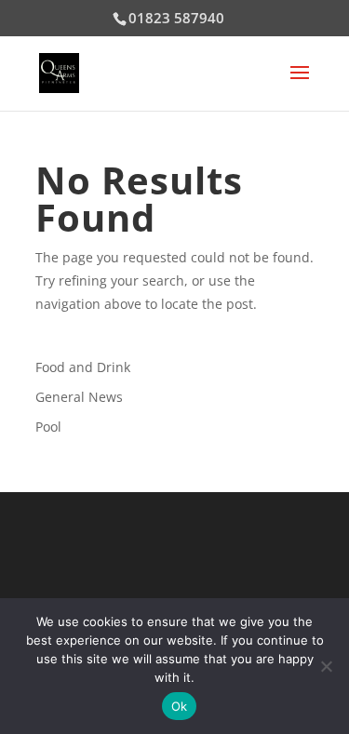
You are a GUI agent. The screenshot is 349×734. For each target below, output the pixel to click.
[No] (325, 666)
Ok (179, 706)
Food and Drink (82, 367)
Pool (48, 426)
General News (79, 397)
